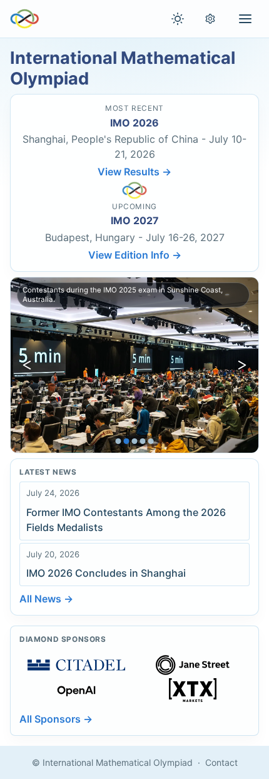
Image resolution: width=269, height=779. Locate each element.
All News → (46, 598)
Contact (221, 762)
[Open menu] (245, 19)
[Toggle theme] (177, 19)
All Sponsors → (56, 719)
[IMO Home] (24, 19)
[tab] (118, 441)
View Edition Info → (134, 255)
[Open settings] (210, 19)
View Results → (134, 171)
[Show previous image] (27, 365)
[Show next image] (242, 365)
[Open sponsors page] (76, 665)
